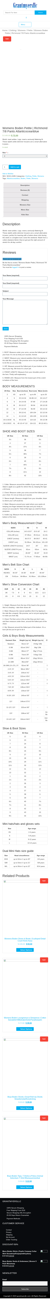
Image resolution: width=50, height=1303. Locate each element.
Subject (6, 291)
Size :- (5, 153)
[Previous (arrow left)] (0, 1302)
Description (25, 185)
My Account (10, 1237)
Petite (29, 30)
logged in (15, 267)
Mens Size (25, 210)
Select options (26, 950)
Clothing (12, 30)
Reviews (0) (25, 190)
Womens (22, 30)
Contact (25, 195)
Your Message (8, 299)
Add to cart (14, 167)
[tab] (25, 185)
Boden (23, 178)
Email (4, 1279)
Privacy (8, 1232)
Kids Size (25, 214)
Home (4, 30)
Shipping (25, 200)
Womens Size (25, 205)
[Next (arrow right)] (2, 1302)
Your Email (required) (11, 283)
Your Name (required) (11, 275)
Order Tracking (11, 1240)
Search (40, 12)
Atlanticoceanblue (13, 178)
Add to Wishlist (7, 174)
